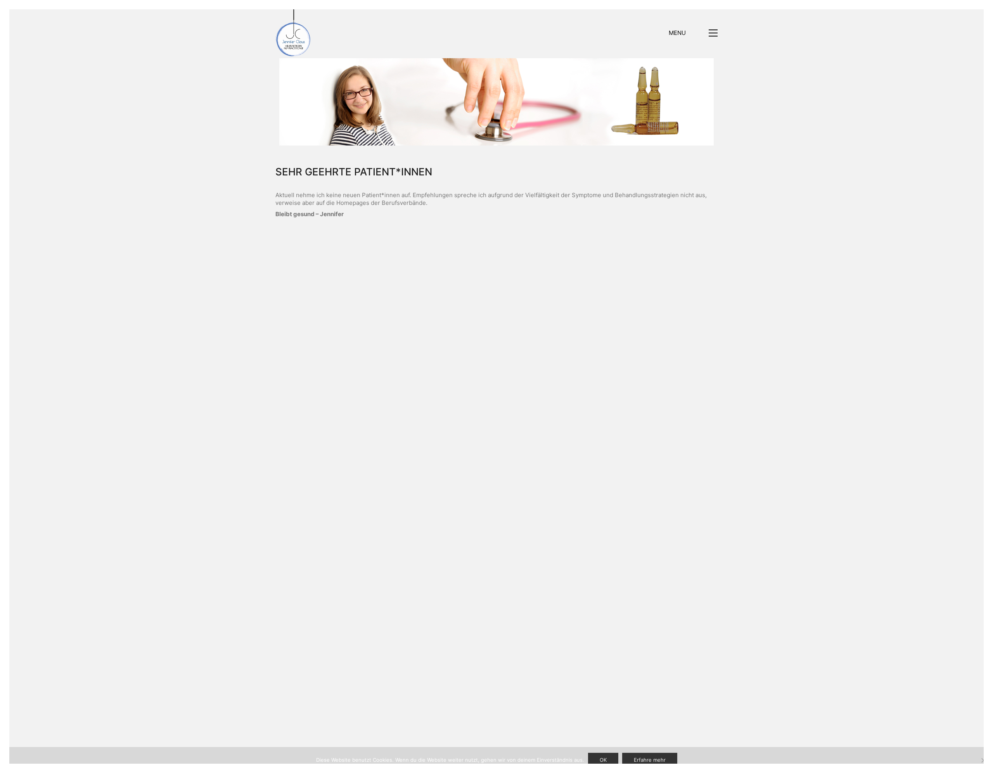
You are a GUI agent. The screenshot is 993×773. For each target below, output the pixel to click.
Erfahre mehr (650, 760)
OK (603, 760)
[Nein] (983, 760)
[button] (693, 33)
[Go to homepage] (292, 32)
